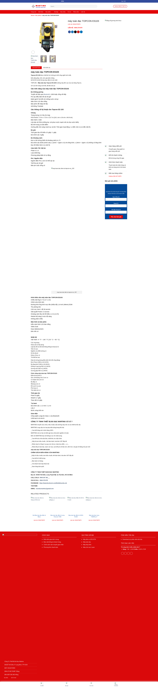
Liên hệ (83, 12)
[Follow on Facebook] (122, 553)
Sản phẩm (48, 12)
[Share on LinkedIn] (81, 32)
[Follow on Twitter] (128, 553)
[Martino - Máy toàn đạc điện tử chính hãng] (39, 6)
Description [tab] (36, 67)
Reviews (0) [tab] (46, 67)
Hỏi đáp (56, 12)
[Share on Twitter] (72, 32)
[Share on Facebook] (69, 32)
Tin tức (69, 12)
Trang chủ (33, 12)
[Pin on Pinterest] (78, 32)
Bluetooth (47, 94)
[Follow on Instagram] (125, 553)
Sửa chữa (62, 12)
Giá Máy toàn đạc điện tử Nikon (39, 516)
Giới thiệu (40, 12)
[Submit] (95, 6)
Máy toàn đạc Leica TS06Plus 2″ (94, 516)
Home (32, 15)
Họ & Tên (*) (116, 197)
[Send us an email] (131, 553)
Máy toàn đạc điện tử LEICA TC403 (75, 516)
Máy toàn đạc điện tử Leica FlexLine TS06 (57, 516)
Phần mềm (76, 12)
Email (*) (116, 203)
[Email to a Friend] (75, 32)
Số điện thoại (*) (116, 209)
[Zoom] (33, 52)
